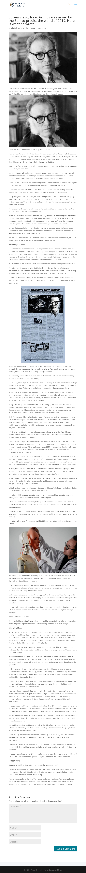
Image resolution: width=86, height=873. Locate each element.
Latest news (31, 28)
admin (13, 28)
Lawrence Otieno (55, 870)
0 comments (42, 28)
